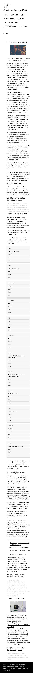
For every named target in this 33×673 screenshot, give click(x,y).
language (10, 211)
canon (18, 653)
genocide (14, 209)
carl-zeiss (25, 588)
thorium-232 (11, 586)
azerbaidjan (11, 207)
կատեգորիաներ (10, 26)
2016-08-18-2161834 (13, 42)
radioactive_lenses (13, 582)
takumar (10, 592)
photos (9, 657)
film (10, 203)
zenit (17, 203)
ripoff (9, 659)
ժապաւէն (14, 15)
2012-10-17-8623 (12, 598)
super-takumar (23, 590)
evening (23, 211)
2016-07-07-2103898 (13, 214)
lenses (14, 653)
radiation (10, 584)
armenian (17, 207)
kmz (10, 653)
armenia (24, 205)
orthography (17, 211)
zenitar (9, 595)
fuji (14, 592)
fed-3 (11, 594)
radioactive (22, 582)
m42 (9, 588)
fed (8, 594)
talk (28, 211)
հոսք (6, 15)
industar (27, 592)
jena (9, 590)
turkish (9, 209)
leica (26, 657)
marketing (23, 655)
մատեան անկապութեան (15, 10)
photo (13, 203)
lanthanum (22, 584)
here (22, 58)
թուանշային (9, 18)
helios (21, 203)
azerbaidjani (24, 207)
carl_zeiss (19, 588)
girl (15, 205)
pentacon (14, 595)
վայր (17, 22)
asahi (12, 590)
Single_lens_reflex (14, 580)
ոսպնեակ (21, 18)
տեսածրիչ (8, 22)
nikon (22, 653)
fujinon (18, 592)
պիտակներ (23, 26)
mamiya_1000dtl (19, 594)
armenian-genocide (23, 209)
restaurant (10, 205)
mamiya (13, 588)
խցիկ (23, 15)
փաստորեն (12, 655)
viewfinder (23, 586)
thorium (15, 584)
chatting (19, 205)
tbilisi (25, 203)
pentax (16, 590)
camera (17, 586)
